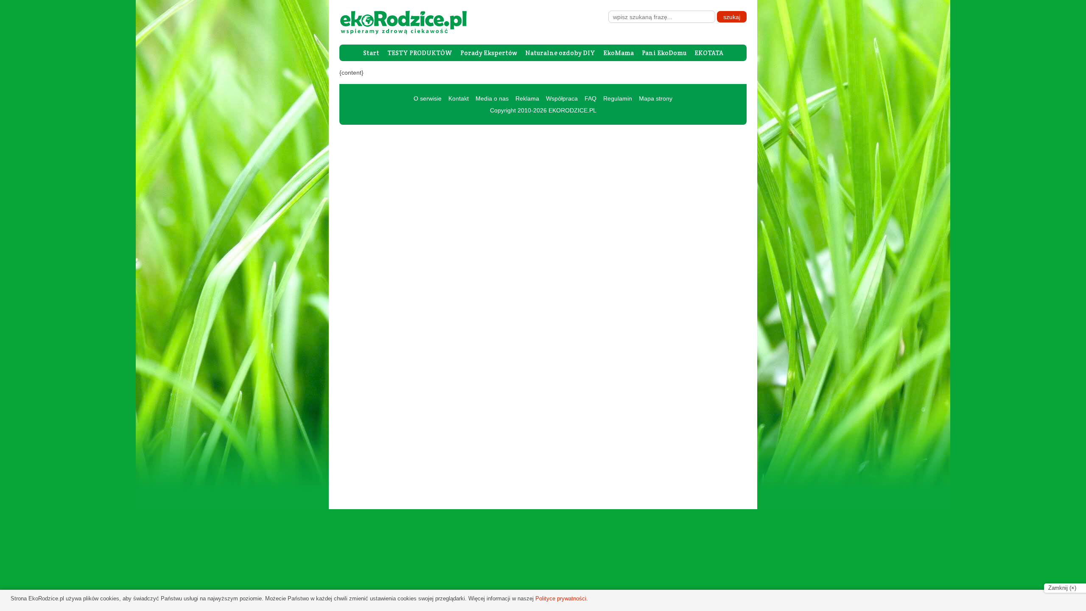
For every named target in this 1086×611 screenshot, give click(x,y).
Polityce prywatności (560, 598)
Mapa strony (655, 98)
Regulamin (617, 98)
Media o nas (492, 98)
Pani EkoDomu (664, 53)
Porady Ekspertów (488, 53)
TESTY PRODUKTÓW (419, 53)
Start (371, 53)
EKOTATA (708, 53)
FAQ (590, 98)
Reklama (527, 98)
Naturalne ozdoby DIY (560, 53)
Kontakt (458, 98)
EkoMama (618, 53)
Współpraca (562, 98)
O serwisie (428, 98)
